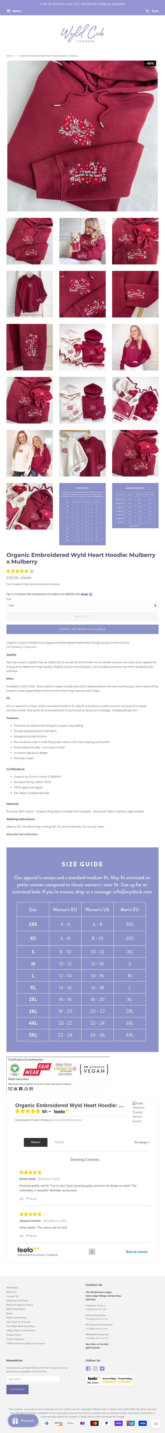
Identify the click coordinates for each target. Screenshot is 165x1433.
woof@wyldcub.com (97, 1328)
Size (8, 599)
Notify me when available (83, 629)
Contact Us (12, 1296)
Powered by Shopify (113, 1416)
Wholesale (12, 1287)
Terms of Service (15, 1339)
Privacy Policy (13, 1334)
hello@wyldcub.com (97, 1318)
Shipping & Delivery (17, 1300)
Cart (155, 11)
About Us (11, 1292)
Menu (16, 11)
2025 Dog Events (15, 1309)
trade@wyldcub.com (97, 1338)
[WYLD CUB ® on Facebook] (88, 1369)
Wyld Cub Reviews (16, 1317)
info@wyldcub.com (96, 1309)
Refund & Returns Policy (19, 1304)
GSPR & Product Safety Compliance (25, 1343)
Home (9, 56)
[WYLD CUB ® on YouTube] (102, 1369)
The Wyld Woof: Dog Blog (20, 1326)
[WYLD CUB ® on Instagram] (95, 1369)
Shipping (27, 584)
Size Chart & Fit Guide (18, 1321)
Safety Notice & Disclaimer (20, 1330)
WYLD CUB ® (94, 1416)
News (9, 1313)
